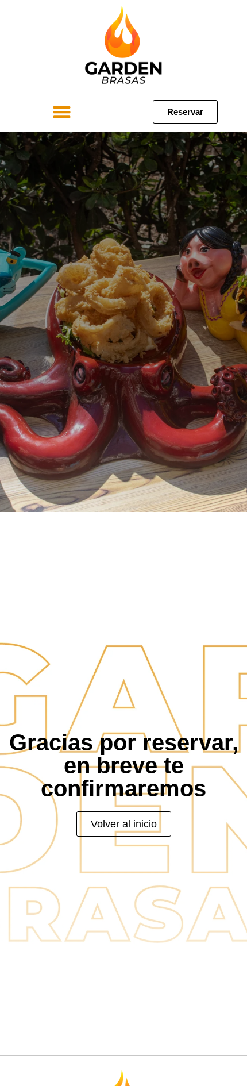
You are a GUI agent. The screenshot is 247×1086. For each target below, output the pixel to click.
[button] (62, 112)
